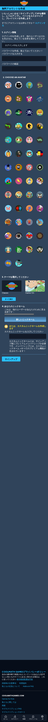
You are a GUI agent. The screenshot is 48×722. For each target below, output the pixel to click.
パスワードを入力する (12, 54)
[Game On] (35, 286)
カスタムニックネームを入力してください (23, 331)
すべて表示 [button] (9, 299)
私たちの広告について (11, 686)
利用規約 (22, 683)
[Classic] (12, 286)
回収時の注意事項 (9, 683)
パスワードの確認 (10, 64)
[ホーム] (24, 3)
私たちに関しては (9, 702)
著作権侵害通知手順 (25, 679)
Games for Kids (8, 699)
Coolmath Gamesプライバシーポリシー (24, 672)
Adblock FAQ (28, 686)
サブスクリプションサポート (13, 712)
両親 (4, 705)
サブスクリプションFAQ (12, 709)
